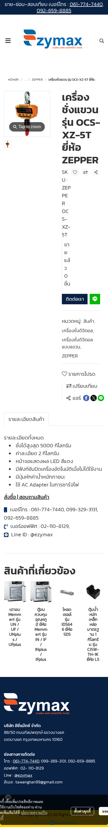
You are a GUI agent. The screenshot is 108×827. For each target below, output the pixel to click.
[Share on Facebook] (86, 398)
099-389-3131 (53, 761)
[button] (101, 40)
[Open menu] (8, 40)
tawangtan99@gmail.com (39, 782)
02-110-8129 (55, 526)
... (25, 79)
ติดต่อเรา (75, 298)
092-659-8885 (54, 10)
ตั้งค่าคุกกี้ (82, 811)
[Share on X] (93, 398)
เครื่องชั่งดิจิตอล (78, 330)
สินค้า (89, 321)
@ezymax (41, 534)
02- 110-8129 (32, 768)
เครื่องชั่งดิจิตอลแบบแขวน (77, 343)
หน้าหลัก (13, 79)
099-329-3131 (81, 509)
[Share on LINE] (101, 398)
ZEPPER (37, 79)
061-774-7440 (86, 4)
